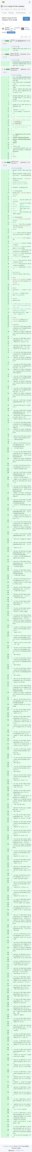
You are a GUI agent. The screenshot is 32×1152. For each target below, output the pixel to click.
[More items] (30, 13)
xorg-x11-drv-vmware (16, 6)
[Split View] (25, 37)
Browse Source (26, 19)
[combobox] (22, 37)
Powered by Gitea (8, 1146)
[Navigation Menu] (29, 2)
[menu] (29, 37)
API (22, 1150)
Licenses (17, 1150)
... (2, 23)
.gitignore (12, 40)
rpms (5, 6)
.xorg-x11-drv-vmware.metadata (14, 54)
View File (5, 43)
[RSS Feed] (2, 9)
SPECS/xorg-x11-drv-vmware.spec (15, 162)
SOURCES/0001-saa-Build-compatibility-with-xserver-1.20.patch (15, 69)
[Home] (3, 2)
